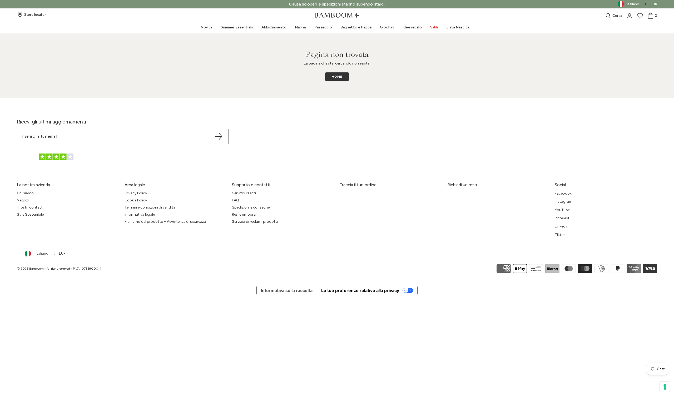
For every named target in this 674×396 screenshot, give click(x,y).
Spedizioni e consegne (251, 207)
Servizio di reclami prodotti (255, 221)
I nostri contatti (30, 207)
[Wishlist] (640, 16)
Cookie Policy (136, 200)
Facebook (563, 193)
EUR (654, 4)
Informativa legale (140, 214)
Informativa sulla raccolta (287, 290)
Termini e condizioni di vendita (150, 207)
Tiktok (560, 234)
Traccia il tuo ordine (358, 184)
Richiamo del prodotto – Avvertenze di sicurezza (165, 221)
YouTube (562, 210)
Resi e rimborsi (244, 214)
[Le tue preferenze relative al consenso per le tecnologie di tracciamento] (665, 387)
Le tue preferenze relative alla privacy (360, 290)
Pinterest (562, 218)
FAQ (235, 200)
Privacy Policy (136, 193)
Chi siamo (25, 193)
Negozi (23, 200)
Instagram (563, 201)
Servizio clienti (244, 193)
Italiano (42, 253)
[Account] (629, 16)
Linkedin (561, 226)
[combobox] (40, 253)
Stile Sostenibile (30, 214)
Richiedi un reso (462, 184)
